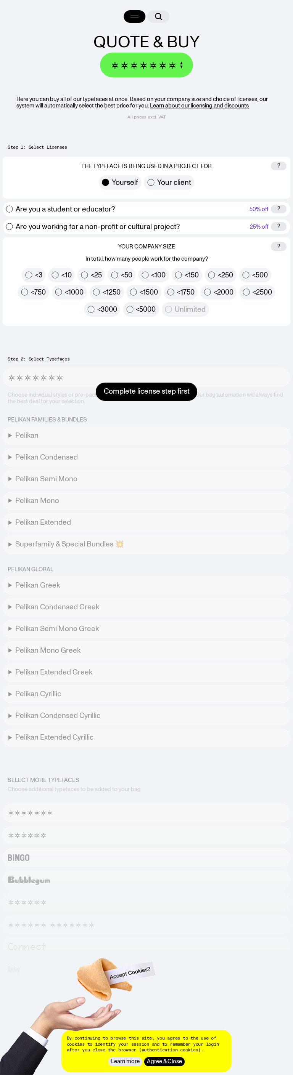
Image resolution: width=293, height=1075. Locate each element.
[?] (279, 170)
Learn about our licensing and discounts (199, 106)
